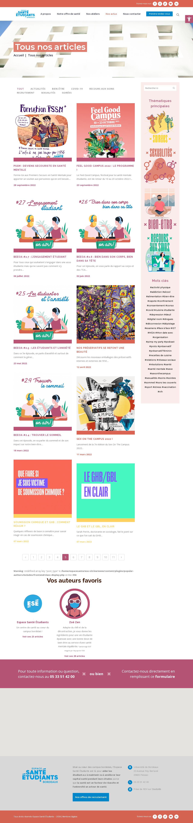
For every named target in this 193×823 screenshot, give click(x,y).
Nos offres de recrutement (91, 797)
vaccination (169, 387)
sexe (170, 369)
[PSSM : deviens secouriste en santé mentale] (43, 132)
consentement (157, 305)
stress (157, 387)
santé (168, 364)
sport (149, 387)
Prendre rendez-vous (159, 14)
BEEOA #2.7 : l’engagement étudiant (40, 256)
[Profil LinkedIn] (176, 3)
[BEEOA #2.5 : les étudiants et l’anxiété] (43, 314)
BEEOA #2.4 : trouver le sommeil (38, 435)
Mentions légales (69, 816)
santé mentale (157, 369)
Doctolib (156, 789)
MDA (152, 332)
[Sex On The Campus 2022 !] (106, 405)
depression (157, 314)
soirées (172, 378)
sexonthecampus (161, 373)
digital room (155, 319)
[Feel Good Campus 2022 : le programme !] (106, 132)
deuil (168, 314)
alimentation (155, 296)
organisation (161, 337)
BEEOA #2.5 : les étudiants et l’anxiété (42, 347)
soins (163, 378)
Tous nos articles (40, 55)
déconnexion (154, 323)
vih (161, 391)
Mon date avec (165, 332)
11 (113, 557)
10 (105, 557)
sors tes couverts (166, 382)
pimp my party (155, 341)
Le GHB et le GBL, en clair (95, 526)
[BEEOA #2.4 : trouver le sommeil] (43, 401)
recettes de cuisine (161, 355)
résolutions (157, 364)
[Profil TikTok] (165, 3)
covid (150, 310)
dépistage (169, 323)
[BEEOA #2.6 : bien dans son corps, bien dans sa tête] (106, 223)
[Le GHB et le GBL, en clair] (106, 492)
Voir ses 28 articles (74, 656)
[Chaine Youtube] (171, 3)
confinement (166, 301)
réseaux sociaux (167, 360)
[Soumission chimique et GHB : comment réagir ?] (43, 489)
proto (154, 346)
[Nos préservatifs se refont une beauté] (106, 314)
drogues (168, 319)
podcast (170, 341)
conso (170, 305)
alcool (167, 292)
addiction (157, 292)
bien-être (169, 296)
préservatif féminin (161, 350)
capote (153, 301)
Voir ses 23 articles (32, 636)
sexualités (151, 378)
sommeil (150, 382)
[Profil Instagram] (160, 3)
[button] (189, 19)
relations (151, 360)
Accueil (19, 55)
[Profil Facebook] (155, 3)
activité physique (161, 287)
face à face (164, 328)
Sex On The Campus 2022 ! (95, 439)
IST (174, 328)
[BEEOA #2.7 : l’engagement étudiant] (43, 223)
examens (151, 328)
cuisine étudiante (165, 310)
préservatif (165, 346)
